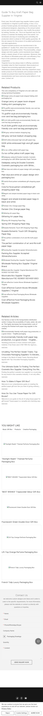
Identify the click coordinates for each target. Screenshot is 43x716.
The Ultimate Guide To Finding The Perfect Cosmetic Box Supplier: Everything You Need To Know (21, 368)
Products (18, 429)
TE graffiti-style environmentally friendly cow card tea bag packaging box (19, 115)
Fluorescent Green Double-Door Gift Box (20, 522)
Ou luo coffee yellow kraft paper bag (18, 153)
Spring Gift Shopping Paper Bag (16, 224)
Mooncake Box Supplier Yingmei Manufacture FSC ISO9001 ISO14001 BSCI (20, 277)
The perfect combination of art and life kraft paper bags (21, 244)
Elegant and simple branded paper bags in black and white (20, 200)
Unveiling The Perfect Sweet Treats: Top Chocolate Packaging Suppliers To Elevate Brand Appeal (20, 353)
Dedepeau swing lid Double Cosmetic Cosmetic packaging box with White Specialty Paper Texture (18, 164)
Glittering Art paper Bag (12, 216)
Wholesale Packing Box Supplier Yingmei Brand (19, 264)
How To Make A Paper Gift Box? (16, 381)
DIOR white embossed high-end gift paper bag (20, 144)
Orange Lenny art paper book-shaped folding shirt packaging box (18, 102)
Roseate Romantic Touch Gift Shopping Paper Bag (19, 232)
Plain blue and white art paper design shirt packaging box (20, 176)
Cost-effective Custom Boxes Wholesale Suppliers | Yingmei (19, 289)
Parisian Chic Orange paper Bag (16, 209)
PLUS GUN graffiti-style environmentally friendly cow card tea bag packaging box (20, 127)
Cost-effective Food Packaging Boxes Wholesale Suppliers (18, 301)
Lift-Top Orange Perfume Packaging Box (20, 552)
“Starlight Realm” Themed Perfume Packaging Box (17, 460)
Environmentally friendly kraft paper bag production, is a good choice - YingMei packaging (19, 338)
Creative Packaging (29, 429)
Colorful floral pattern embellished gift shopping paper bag (18, 188)
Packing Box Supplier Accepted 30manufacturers (15, 254)
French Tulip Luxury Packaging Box (17, 582)
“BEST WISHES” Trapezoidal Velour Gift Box (21, 492)
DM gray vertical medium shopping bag (19, 136)
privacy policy (6, 708)
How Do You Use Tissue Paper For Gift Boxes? (18, 394)
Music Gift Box (7, 429)
